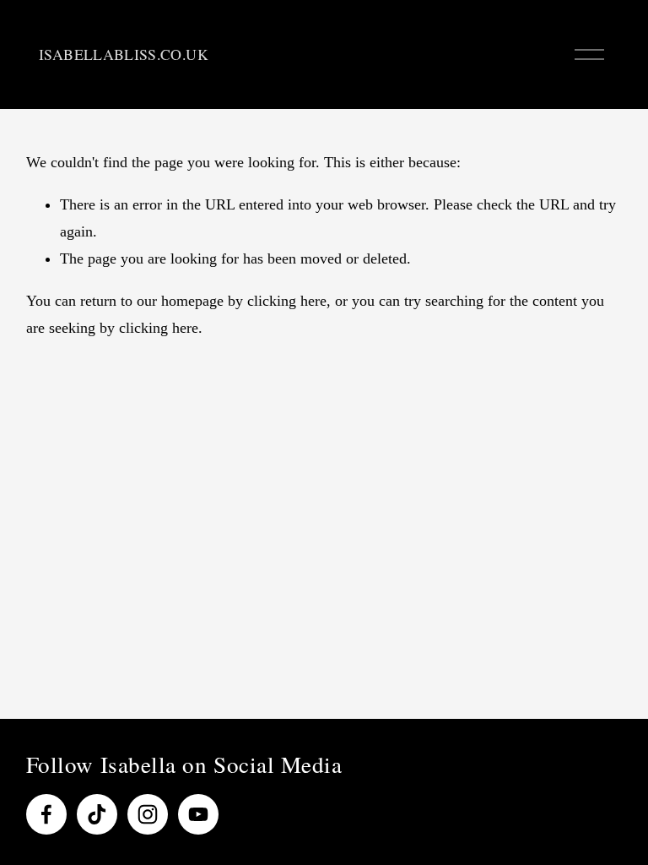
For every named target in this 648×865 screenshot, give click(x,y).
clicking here (287, 300)
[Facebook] (46, 814)
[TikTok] (97, 814)
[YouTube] (198, 814)
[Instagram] (147, 814)
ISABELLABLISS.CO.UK (123, 54)
